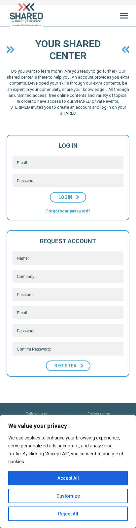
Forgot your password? (68, 211)
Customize (68, 496)
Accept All (68, 478)
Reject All (68, 513)
